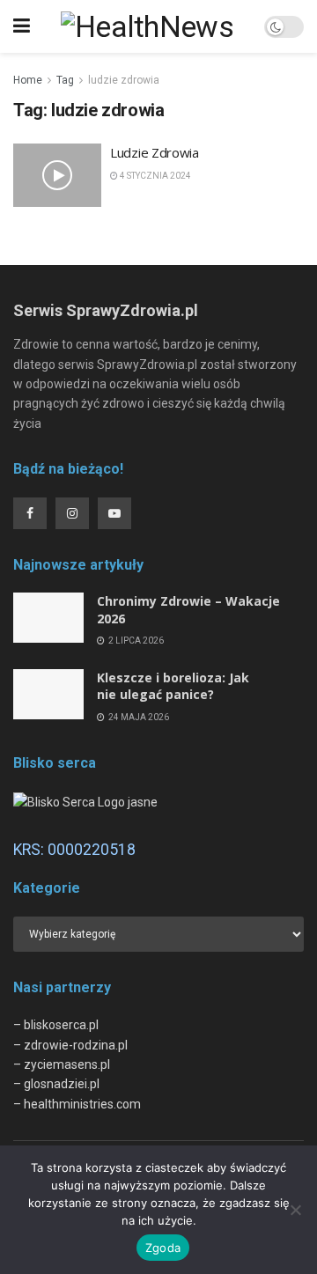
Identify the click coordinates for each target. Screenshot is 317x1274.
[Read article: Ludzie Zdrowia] (57, 175)
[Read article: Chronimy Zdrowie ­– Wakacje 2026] (48, 618)
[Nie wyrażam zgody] (295, 1210)
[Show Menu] (21, 26)
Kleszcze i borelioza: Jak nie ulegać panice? (173, 686)
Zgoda (163, 1248)
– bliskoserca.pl (56, 1025)
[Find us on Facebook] (30, 513)
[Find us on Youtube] (114, 513)
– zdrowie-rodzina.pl (70, 1045)
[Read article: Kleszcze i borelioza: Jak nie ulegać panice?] (48, 694)
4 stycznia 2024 (154, 175)
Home (27, 80)
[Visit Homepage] (147, 26)
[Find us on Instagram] (72, 513)
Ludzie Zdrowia (154, 152)
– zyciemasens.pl (61, 1064)
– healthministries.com (77, 1104)
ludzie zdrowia (123, 80)
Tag (65, 80)
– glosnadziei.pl (56, 1084)
